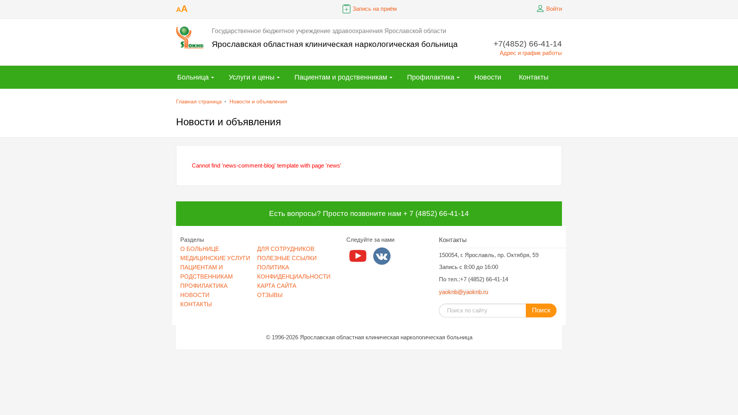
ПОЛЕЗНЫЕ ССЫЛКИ (287, 258)
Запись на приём (374, 8)
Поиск (541, 310)
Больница (193, 77)
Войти (554, 8)
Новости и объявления (258, 101)
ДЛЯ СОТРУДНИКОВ (285, 249)
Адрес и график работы (531, 53)
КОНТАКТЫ (196, 304)
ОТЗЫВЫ (270, 295)
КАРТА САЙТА (276, 285)
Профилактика (430, 77)
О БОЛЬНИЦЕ (199, 249)
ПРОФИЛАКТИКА (204, 285)
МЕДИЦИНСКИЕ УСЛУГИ (215, 258)
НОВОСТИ (194, 295)
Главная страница (199, 101)
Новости (487, 77)
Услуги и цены (251, 77)
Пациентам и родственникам (340, 77)
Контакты (534, 77)
